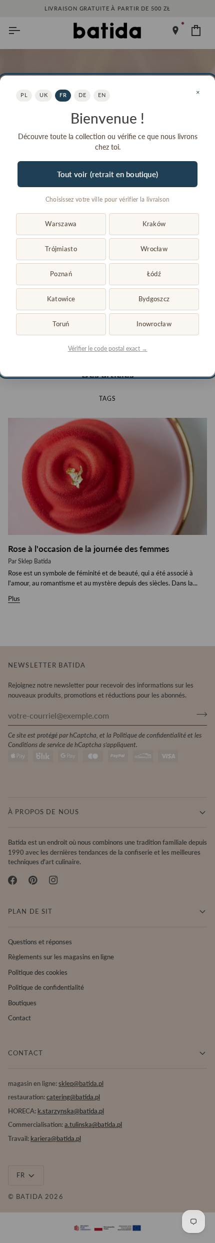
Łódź (154, 274)
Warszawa (60, 224)
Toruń (60, 324)
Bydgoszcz (154, 299)
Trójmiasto (61, 249)
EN (102, 95)
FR (63, 95)
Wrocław (154, 249)
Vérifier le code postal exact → (108, 348)
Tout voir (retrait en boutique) (107, 174)
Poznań (61, 274)
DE (82, 95)
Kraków (154, 224)
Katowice (61, 299)
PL (24, 95)
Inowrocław (154, 324)
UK (44, 95)
